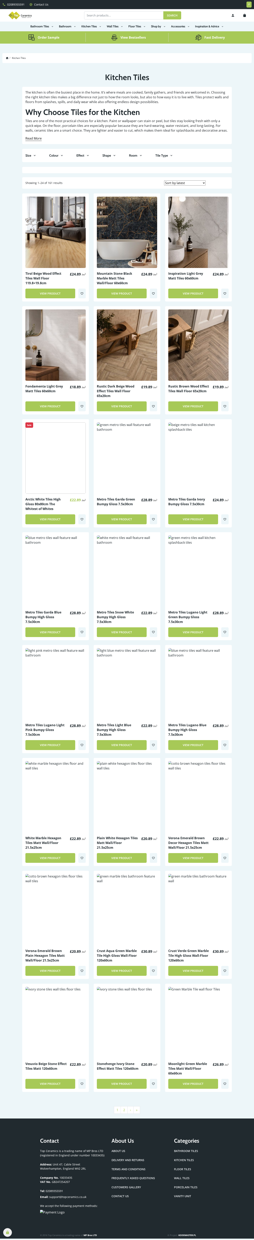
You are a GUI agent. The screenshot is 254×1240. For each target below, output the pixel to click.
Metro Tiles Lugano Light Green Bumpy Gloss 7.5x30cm (187, 617)
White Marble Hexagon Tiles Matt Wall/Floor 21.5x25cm (43, 843)
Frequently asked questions (133, 1178)
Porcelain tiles (185, 1187)
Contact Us (38, 4)
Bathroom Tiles (39, 26)
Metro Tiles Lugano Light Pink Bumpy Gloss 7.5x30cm (44, 730)
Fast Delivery (214, 37)
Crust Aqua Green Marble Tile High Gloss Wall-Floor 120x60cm (117, 956)
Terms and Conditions (128, 1169)
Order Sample (48, 37)
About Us (118, 1151)
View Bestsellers (133, 37)
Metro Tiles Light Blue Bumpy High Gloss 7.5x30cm (114, 730)
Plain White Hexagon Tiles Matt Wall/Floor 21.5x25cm (117, 843)
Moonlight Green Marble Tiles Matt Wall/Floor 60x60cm (187, 1068)
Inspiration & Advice (207, 26)
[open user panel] (232, 15)
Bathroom (65, 26)
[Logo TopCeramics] (20, 15)
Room (133, 155)
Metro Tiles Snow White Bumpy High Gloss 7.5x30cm (115, 617)
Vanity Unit (182, 1196)
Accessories (178, 26)
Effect (80, 155)
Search (172, 15)
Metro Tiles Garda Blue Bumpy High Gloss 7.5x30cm (43, 617)
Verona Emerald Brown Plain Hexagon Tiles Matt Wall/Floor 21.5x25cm (45, 956)
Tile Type (161, 155)
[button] (82, 294)
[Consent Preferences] (7, 1232)
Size (28, 155)
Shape (106, 155)
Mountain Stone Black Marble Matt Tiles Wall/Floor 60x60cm (114, 278)
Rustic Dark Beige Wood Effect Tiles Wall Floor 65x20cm (115, 391)
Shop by (156, 26)
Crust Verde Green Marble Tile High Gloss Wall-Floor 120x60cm (188, 956)
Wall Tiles (112, 26)
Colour (53, 155)
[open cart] (245, 15)
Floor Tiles (134, 26)
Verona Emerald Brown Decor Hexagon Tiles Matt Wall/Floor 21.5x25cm (188, 843)
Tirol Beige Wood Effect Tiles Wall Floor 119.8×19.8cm (43, 278)
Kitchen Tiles (89, 26)
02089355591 (13, 4)
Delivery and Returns (128, 1160)
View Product (50, 293)
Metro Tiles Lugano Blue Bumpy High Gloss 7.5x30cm (187, 730)
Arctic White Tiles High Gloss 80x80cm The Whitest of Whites (43, 504)
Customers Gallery (126, 1187)
